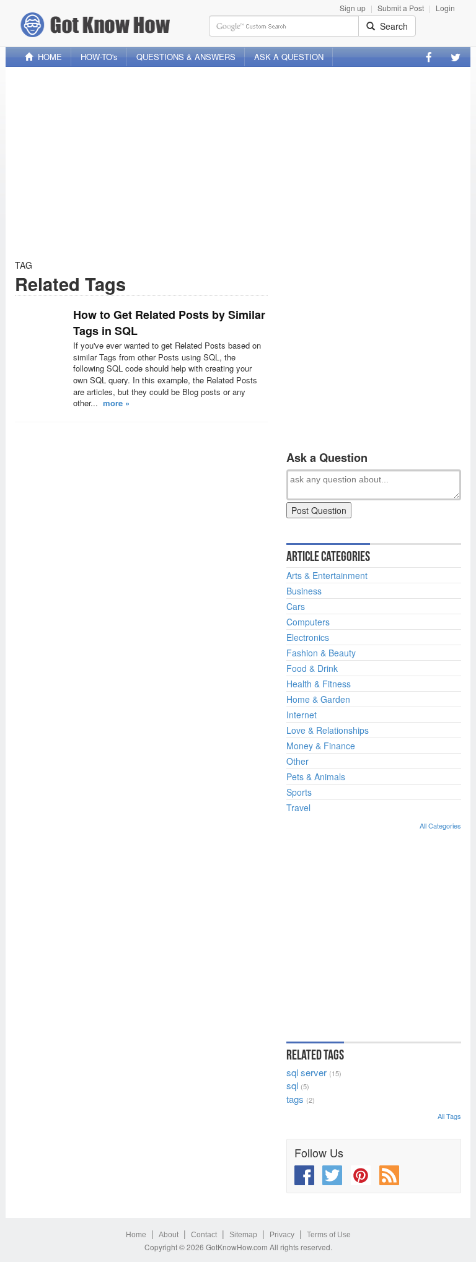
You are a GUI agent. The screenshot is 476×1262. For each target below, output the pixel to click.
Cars (295, 606)
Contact (204, 1234)
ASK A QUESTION (289, 57)
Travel (298, 807)
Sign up (353, 7)
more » (116, 403)
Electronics (307, 637)
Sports (299, 792)
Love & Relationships (327, 730)
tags (295, 1098)
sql (292, 1085)
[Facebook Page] (428, 57)
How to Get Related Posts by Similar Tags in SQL (169, 323)
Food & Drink (312, 668)
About (168, 1234)
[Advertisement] (238, 163)
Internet (301, 714)
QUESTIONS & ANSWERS (186, 57)
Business (304, 591)
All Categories (440, 825)
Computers (308, 622)
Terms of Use (329, 1234)
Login (445, 7)
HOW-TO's (99, 57)
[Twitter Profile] (455, 57)
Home (136, 1234)
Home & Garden (318, 699)
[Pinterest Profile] (361, 1175)
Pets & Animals (315, 776)
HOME (47, 57)
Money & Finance (320, 745)
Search (391, 26)
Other (297, 761)
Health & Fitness (318, 683)
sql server (306, 1072)
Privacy (282, 1234)
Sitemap (243, 1234)
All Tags (449, 1116)
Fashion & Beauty (321, 652)
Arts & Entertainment (327, 575)
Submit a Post (400, 7)
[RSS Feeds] (389, 1175)
